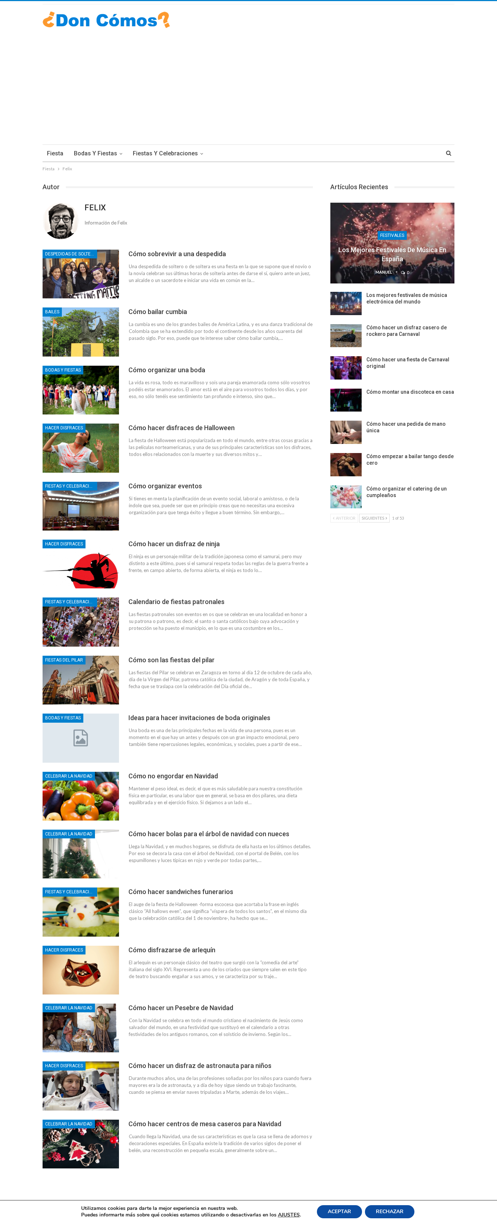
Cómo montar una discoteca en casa (410, 392)
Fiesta (55, 153)
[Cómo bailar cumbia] (81, 331)
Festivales (392, 235)
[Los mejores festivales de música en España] (392, 243)
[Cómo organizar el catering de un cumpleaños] (346, 497)
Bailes (52, 311)
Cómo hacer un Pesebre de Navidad (180, 1008)
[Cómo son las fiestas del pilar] (81, 680)
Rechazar (389, 1211)
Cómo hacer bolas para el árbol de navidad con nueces (208, 834)
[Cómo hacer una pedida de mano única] (346, 432)
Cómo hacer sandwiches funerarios (180, 892)
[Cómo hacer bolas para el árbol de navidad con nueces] (81, 854)
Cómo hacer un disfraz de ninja (174, 544)
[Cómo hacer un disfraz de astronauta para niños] (81, 1085)
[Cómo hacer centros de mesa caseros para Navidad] (81, 1144)
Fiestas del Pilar (64, 660)
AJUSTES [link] (289, 1214)
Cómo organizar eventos (165, 486)
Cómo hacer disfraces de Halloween (181, 428)
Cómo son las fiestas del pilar (171, 660)
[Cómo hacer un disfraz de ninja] (81, 564)
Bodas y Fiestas (95, 153)
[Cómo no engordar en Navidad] (81, 796)
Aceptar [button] (339, 1211)
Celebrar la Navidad (68, 776)
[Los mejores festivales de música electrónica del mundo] (346, 303)
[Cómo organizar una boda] (81, 390)
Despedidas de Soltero (71, 254)
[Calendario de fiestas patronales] (81, 621)
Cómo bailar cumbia (157, 311)
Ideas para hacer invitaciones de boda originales (199, 718)
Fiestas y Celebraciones (165, 153)
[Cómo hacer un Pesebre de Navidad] (81, 1028)
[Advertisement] (248, 83)
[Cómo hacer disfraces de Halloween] (81, 448)
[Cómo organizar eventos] (81, 506)
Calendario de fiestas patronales (176, 601)
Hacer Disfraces (64, 427)
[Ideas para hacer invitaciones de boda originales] (81, 738)
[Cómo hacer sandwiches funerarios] (81, 912)
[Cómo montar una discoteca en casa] (346, 400)
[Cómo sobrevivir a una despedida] (81, 274)
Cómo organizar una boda (166, 370)
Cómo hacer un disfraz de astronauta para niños (199, 1065)
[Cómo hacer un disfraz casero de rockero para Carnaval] (346, 336)
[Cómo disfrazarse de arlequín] (81, 970)
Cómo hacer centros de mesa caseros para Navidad (204, 1124)
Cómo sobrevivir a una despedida (177, 254)
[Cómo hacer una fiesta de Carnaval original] (346, 368)
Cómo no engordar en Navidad (173, 776)
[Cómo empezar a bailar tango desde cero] (346, 464)
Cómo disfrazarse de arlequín (171, 950)
